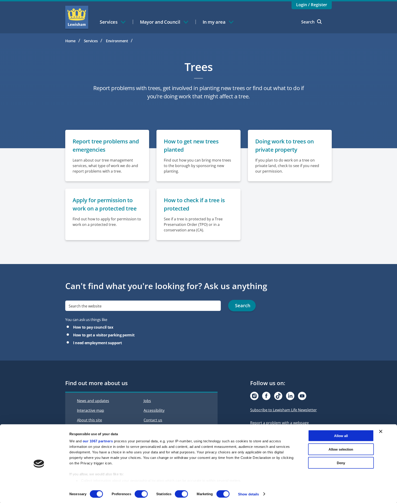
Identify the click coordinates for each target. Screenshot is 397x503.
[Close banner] (380, 431)
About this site (89, 420)
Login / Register (311, 4)
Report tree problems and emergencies (106, 145)
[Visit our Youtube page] (302, 396)
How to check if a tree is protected (194, 204)
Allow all (341, 436)
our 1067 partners (98, 441)
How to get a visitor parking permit (103, 335)
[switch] (141, 493)
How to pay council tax (93, 327)
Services (91, 40)
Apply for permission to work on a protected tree (104, 204)
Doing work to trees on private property (284, 145)
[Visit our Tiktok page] (278, 396)
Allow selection (341, 449)
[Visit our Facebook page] (266, 396)
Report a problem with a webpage (279, 422)
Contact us (153, 420)
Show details (248, 494)
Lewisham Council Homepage (76, 17)
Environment (117, 40)
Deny (341, 463)
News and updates (93, 400)
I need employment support (97, 342)
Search (308, 22)
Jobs (147, 400)
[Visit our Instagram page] (254, 396)
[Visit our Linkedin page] (290, 396)
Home (70, 40)
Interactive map (90, 410)
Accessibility (154, 410)
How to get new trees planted (191, 145)
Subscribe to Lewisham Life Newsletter (283, 409)
